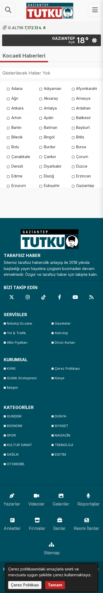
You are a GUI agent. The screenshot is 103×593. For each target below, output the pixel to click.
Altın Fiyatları (17, 343)
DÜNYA (60, 416)
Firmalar (37, 528)
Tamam (55, 585)
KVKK (11, 368)
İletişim (12, 388)
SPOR (11, 435)
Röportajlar (88, 504)
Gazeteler (63, 323)
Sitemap (52, 552)
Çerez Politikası (67, 368)
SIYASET (61, 426)
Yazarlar (11, 504)
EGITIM (60, 454)
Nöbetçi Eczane (19, 323)
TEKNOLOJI (64, 445)
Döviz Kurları (65, 343)
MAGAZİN (62, 435)
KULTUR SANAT (19, 445)
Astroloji (61, 333)
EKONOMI (14, 426)
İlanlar (59, 528)
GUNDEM (14, 416)
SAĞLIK (13, 454)
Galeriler (61, 504)
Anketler (12, 528)
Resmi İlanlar (86, 528)
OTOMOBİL (16, 464)
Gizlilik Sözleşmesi (22, 378)
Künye (59, 378)
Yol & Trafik (16, 333)
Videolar (36, 504)
